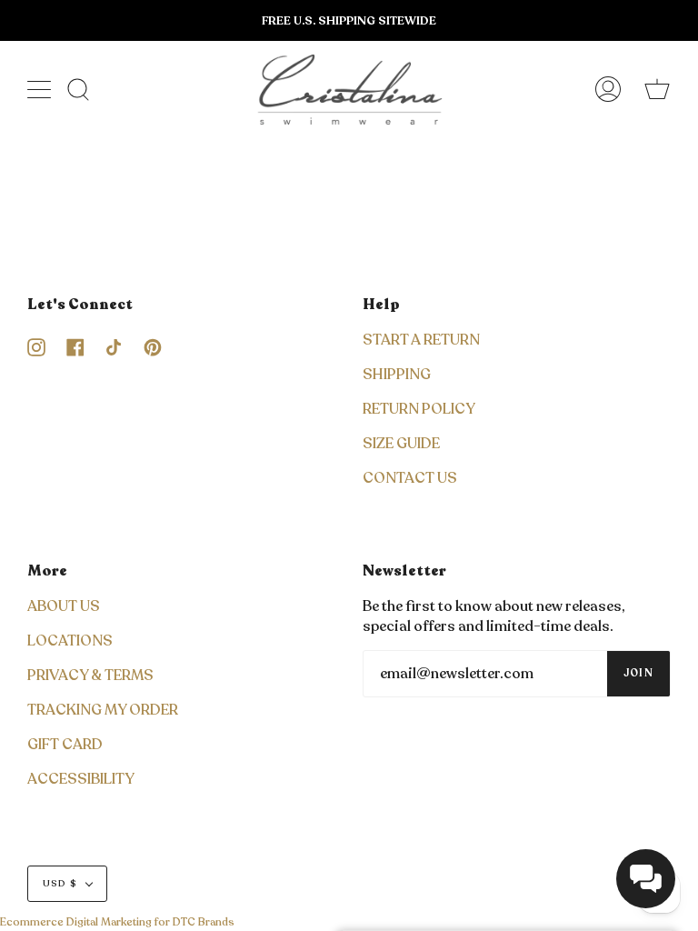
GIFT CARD (65, 745)
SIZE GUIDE (401, 444)
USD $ (60, 883)
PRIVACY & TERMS (90, 676)
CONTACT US (410, 478)
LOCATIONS (70, 641)
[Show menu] (41, 89)
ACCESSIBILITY (81, 779)
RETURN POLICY (419, 409)
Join (638, 673)
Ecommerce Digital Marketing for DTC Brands (117, 922)
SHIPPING (397, 375)
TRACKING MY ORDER (102, 710)
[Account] (608, 89)
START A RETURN (421, 340)
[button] (645, 878)
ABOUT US (63, 606)
